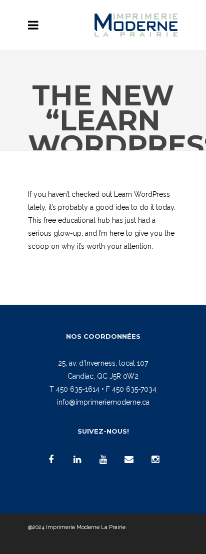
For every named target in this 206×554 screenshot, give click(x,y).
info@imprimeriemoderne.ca (103, 402)
